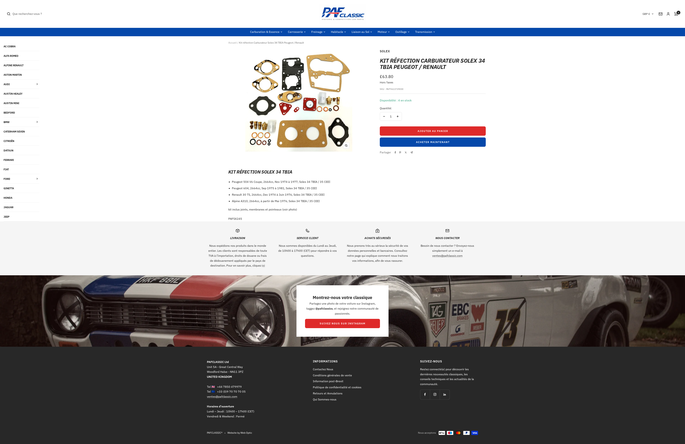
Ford (7, 178)
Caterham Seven (14, 131)
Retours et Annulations (327, 393)
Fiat (6, 169)
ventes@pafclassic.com (447, 255)
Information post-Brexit (328, 381)
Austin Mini (11, 103)
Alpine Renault (14, 65)
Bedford (9, 112)
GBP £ (646, 14)
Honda (8, 197)
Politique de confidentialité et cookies (337, 387)
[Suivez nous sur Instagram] (435, 394)
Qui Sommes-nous (324, 399)
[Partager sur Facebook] (395, 152)
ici (263, 265)
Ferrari (9, 160)
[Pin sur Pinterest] (400, 152)
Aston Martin (13, 74)
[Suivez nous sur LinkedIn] (445, 394)
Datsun (8, 150)
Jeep (6, 216)
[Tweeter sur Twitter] (405, 152)
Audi (7, 84)
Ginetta (9, 188)
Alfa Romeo (11, 55)
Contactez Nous (323, 369)
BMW (6, 122)
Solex (385, 51)
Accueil (232, 42)
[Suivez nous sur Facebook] (425, 394)
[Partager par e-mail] (411, 152)
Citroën (9, 141)
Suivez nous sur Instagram (342, 323)
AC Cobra (10, 46)
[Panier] (676, 14)
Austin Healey (13, 93)
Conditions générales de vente (332, 375)
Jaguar (8, 207)
